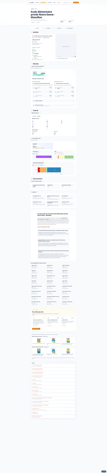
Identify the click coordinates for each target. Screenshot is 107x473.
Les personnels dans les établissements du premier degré (40, 401)
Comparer (38, 22)
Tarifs (59, 2)
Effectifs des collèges (35, 390)
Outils (54, 2)
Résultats (48, 28)
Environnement (70, 28)
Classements (50, 2)
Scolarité (59, 28)
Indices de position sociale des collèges (37, 372)
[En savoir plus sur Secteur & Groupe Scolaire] (42, 181)
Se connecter (76, 2)
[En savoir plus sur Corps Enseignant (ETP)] (41, 138)
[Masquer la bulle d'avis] (106, 470)
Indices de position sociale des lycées (37, 368)
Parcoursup (37, 2)
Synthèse (37, 28)
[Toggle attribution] (75, 56)
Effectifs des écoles (35, 394)
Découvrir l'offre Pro (36, 328)
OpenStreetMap (34, 412)
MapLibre (73, 56)
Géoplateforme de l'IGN (35, 408)
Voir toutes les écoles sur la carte (63, 58)
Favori (33, 22)
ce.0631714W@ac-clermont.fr (38, 59)
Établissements (43, 2)
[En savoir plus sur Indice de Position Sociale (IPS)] (44, 66)
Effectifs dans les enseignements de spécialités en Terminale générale (42, 397)
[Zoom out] (75, 54)
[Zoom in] (75, 53)
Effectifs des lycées (35, 386)
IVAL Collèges (34, 383)
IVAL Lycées (33, 379)
